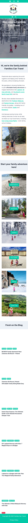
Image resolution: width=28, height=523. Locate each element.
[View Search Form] (15, 17)
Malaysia (20, 101)
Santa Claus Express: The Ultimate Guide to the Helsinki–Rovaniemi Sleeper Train (12, 413)
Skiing (14, 281)
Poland (4, 348)
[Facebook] (10, 1)
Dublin (15, 107)
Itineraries (14, 208)
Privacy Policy (14, 520)
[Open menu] (12, 17)
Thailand (14, 101)
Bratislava (5, 109)
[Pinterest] (18, 1)
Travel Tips (14, 305)
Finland (4, 408)
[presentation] (14, 338)
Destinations (14, 184)
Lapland (19, 90)
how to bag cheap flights (9, 121)
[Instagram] (14, 1)
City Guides (14, 257)
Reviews (9, 348)
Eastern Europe (9, 103)
